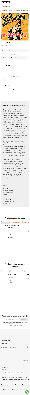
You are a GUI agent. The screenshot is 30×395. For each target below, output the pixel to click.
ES (25, 2)
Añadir (11, 285)
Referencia (3, 45)
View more (10, 237)
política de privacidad (17, 325)
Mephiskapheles (12, 280)
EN (28, 2)
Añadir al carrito (15, 76)
